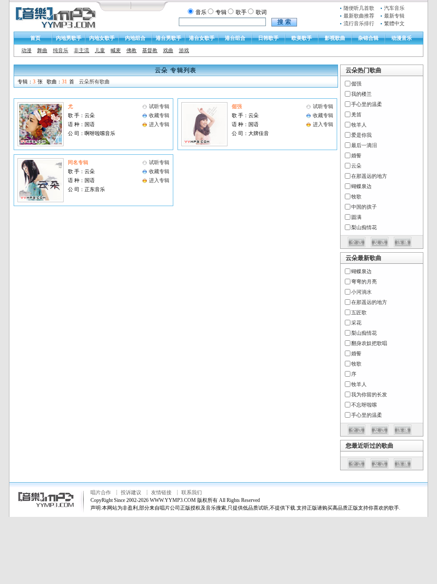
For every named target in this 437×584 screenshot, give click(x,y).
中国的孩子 (364, 207)
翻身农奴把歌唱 (369, 343)
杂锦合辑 (368, 38)
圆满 (356, 217)
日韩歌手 (268, 38)
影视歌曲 (335, 38)
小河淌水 (361, 292)
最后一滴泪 (364, 145)
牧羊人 (359, 125)
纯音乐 (60, 50)
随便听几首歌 (359, 8)
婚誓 (356, 156)
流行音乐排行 (359, 24)
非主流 (81, 50)
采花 (356, 323)
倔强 (237, 106)
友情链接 (161, 493)
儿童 (100, 50)
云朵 (356, 166)
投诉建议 (131, 493)
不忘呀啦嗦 (364, 405)
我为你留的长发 (369, 395)
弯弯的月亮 (364, 282)
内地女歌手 (102, 38)
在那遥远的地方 (369, 176)
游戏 (184, 50)
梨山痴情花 (364, 227)
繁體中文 (394, 24)
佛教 (131, 50)
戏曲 (168, 50)
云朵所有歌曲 (94, 82)
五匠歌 (359, 313)
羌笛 (356, 115)
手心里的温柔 (366, 104)
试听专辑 (159, 106)
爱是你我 (361, 135)
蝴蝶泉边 (361, 186)
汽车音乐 (394, 8)
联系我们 (191, 493)
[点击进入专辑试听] (40, 144)
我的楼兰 (361, 94)
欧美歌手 (301, 38)
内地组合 (135, 38)
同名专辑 (78, 162)
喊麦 (116, 50)
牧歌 (356, 197)
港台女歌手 (202, 38)
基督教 (149, 50)
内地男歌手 (69, 38)
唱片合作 (100, 493)
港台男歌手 (168, 38)
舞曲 (42, 50)
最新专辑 (394, 16)
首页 (35, 38)
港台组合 (235, 38)
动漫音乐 (401, 38)
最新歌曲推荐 (359, 16)
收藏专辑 (159, 115)
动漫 (26, 50)
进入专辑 (159, 124)
